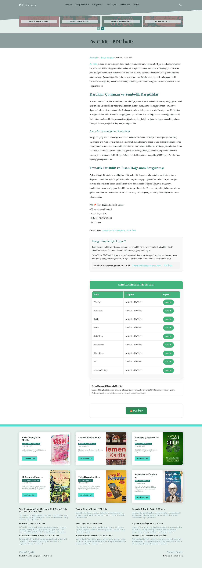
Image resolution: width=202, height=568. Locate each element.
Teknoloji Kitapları (87, 444)
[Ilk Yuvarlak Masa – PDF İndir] (60, 486)
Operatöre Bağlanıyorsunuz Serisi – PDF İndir (152, 265)
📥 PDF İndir (136, 410)
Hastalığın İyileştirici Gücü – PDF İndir (148, 509)
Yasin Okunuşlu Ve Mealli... (39, 21)
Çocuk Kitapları (85, 480)
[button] (180, 4)
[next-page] (102, 28)
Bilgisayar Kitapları (31, 444)
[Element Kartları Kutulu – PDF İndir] (116, 448)
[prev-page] (98, 28)
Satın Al (168, 302)
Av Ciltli (93, 64)
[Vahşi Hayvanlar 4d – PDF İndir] (116, 486)
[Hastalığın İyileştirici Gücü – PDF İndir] (173, 448)
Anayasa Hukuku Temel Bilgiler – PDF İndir (94, 535)
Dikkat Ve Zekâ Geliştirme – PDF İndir (119, 230)
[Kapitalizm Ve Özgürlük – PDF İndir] (173, 486)
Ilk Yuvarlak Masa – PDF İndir (32, 523)
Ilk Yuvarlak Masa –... (163, 21)
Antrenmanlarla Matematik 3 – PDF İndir (149, 535)
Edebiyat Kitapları (106, 58)
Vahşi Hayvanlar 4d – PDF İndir (89, 523)
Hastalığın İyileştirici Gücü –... (122, 21)
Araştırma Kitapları (31, 480)
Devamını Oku (29, 458)
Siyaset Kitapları (142, 481)
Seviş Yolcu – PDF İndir (173, 556)
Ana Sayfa (94, 58)
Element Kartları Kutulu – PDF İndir (91, 509)
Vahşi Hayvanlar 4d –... (89, 477)
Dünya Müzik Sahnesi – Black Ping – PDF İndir (39, 535)
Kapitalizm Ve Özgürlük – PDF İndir (147, 523)
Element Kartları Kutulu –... (80, 21)
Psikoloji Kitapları (143, 444)
